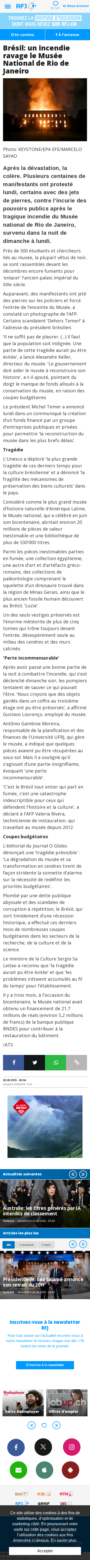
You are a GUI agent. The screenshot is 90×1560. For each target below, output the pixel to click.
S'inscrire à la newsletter (45, 1365)
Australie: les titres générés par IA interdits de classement (42, 1211)
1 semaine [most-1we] (26, 1245)
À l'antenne (68, 34)
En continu (24, 34)
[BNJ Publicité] (22, 1494)
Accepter (45, 1551)
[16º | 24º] (55, 0)
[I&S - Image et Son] (67, 1503)
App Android (70, 1470)
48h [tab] (8, 1245)
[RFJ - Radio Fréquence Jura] (22, 1503)
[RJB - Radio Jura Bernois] (44, 1494)
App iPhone (44, 1470)
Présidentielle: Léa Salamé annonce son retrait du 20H (43, 1282)
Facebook (16, 1447)
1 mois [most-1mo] (46, 1245)
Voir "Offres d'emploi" (62, 1402)
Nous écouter (78, 6)
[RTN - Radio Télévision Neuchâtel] (67, 1494)
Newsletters (18, 1470)
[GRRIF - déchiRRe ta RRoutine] (44, 1503)
